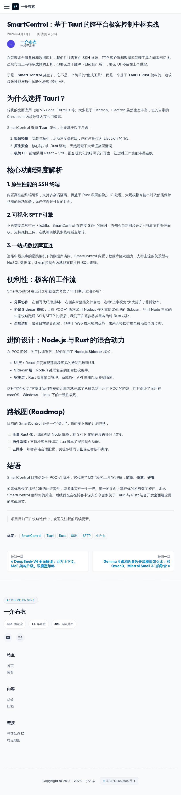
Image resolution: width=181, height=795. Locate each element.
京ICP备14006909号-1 (120, 780)
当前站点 (13, 733)
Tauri (50, 535)
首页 (10, 666)
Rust (62, 535)
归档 (10, 706)
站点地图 (13, 740)
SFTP (87, 535)
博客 (10, 672)
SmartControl (31, 535)
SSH (74, 535)
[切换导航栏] (7, 6)
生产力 (100, 535)
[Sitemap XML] (20, 637)
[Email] (8, 637)
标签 (10, 700)
